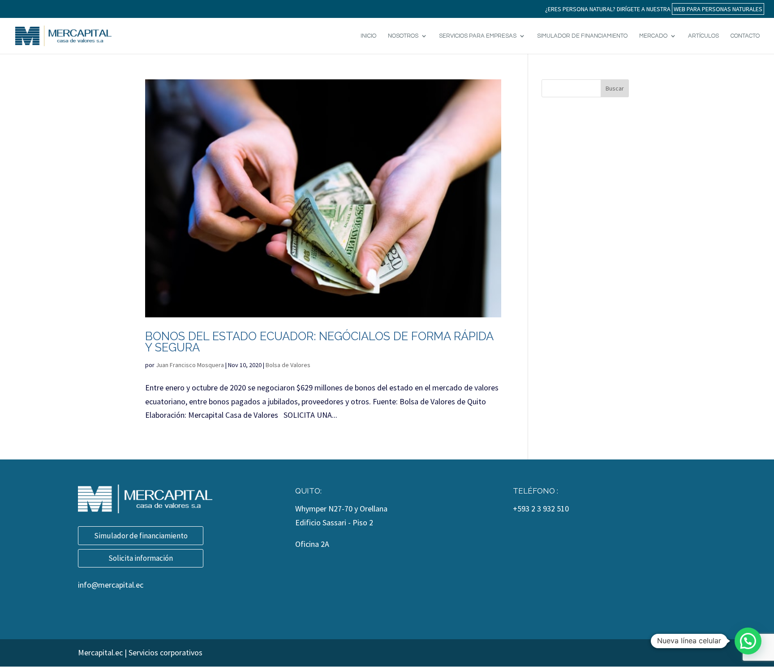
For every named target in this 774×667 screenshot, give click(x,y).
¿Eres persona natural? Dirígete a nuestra (653, 9)
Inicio (368, 36)
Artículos (703, 36)
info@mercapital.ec (110, 585)
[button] (748, 641)
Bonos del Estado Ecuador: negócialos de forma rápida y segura (319, 342)
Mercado (653, 36)
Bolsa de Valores (288, 365)
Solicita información (140, 558)
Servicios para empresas (477, 36)
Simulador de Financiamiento (582, 36)
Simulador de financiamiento (141, 536)
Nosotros (403, 36)
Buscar (615, 88)
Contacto (745, 36)
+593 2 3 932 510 (541, 508)
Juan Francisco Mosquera (190, 365)
